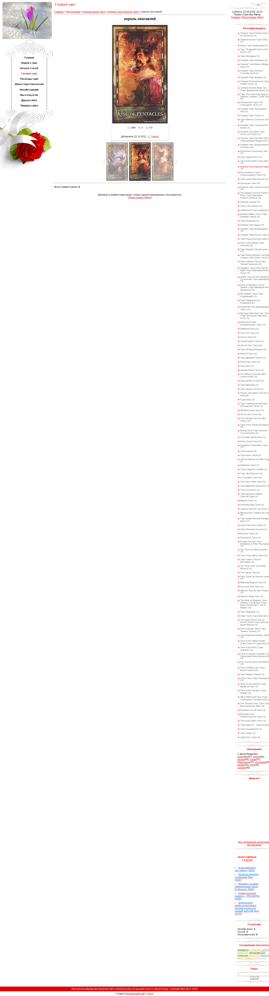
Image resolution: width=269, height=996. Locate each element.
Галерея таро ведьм (250, 225)
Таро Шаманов (247, 612)
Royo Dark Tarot (248, 362)
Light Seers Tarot (248, 737)
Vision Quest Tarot (249, 441)
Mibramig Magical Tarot (251, 582)
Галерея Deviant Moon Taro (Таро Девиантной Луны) (253, 89)
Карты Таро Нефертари (252, 45)
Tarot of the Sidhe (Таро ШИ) (254, 161)
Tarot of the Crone (249, 414)
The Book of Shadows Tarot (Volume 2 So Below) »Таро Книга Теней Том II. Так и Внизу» (253, 604)
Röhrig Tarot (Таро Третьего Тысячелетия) (254, 431)
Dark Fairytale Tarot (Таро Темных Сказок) (253, 629)
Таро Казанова (247, 221)
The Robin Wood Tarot (251, 437)
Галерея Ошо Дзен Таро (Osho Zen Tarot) (252, 132)
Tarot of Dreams (248, 490)
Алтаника (260, 762)
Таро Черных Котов (250, 389)
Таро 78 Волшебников (251, 349)
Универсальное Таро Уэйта (254, 39)
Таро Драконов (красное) (252, 486)
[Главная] (258, 5)
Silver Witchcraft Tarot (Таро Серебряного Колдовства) (254, 698)
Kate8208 (242, 952)
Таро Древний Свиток (251, 358)
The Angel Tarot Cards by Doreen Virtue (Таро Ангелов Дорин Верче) (254, 622)
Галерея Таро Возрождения (254, 229)
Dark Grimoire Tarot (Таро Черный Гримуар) (253, 262)
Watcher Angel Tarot (250, 596)
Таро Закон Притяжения (252, 179)
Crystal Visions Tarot (250, 341)
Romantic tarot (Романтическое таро (251, 715)
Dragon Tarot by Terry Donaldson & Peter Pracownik (254, 542)
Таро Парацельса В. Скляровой (250, 301)
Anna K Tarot (246, 337)
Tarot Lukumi (246, 451)
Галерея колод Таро (94, 11)
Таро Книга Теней (249, 455)
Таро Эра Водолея (249, 473)
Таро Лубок (246, 733)
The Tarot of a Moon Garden (253, 549)
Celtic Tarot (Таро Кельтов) (253, 616)
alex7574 (254, 955)
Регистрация (136, 197)
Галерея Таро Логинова (252, 60)
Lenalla (241, 767)
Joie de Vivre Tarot (249, 345)
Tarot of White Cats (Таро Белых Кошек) (252, 668)
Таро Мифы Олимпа (250, 674)
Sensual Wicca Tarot (250, 381)
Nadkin (249, 958)
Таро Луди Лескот (249, 157)
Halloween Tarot (248, 465)
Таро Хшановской (249, 729)
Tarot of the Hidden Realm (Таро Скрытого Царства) (253, 642)
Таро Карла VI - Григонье (252, 725)
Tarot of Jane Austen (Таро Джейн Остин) (253, 685)
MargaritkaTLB (257, 952)
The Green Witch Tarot (251, 721)
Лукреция (242, 955)
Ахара (240, 759)
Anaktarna (243, 950)
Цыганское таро (248, 183)
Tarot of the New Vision (251, 525)
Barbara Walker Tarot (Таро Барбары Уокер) (253, 215)
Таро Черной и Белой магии (254, 249)
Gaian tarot (245, 399)
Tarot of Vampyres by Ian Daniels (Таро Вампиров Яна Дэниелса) (254, 287)
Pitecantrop (243, 762)
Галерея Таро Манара (251, 77)
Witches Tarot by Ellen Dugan (254, 590)
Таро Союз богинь (249, 206)
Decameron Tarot (248, 537)
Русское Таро (247, 533)
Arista (253, 759)
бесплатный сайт (135, 993)
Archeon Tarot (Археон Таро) (123, 11)
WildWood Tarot (247, 329)
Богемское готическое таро (254, 151)
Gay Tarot (245, 366)
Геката (155, 136)
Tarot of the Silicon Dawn (252, 555)
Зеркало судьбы (248, 202)
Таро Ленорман (248, 56)
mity (252, 765)
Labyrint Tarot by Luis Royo (253, 509)
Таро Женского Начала (251, 529)
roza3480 (242, 756)
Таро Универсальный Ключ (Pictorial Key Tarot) (253, 404)
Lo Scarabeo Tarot (249, 477)
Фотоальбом (73, 11)
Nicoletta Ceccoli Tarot (251, 710)
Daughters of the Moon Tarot (254, 445)
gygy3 (256, 756)
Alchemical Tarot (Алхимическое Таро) (251, 323)
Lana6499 (255, 950)
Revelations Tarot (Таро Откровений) (251, 295)
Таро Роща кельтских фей (253, 239)
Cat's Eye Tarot (247, 333)
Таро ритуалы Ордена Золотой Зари (251, 495)
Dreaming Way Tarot (250, 505)
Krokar (241, 765)
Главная (59, 11)
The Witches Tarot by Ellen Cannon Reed (253, 375)
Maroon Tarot (246, 500)
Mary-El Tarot (246, 353)
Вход (148, 197)
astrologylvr (260, 958)
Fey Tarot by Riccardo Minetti (254, 662)
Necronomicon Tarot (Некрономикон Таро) (251, 173)
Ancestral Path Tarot (250, 586)
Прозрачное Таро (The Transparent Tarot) (251, 103)
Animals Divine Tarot (250, 370)
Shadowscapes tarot (250, 410)
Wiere (240, 958)
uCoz (150, 993)
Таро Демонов (247, 385)
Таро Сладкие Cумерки (252, 469)
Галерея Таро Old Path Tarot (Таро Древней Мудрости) (254, 139)
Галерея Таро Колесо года (253, 235)
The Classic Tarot (248, 572)
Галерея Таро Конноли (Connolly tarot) (251, 71)
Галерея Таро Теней (250, 115)
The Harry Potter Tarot (251, 481)
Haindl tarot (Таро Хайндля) (253, 210)
